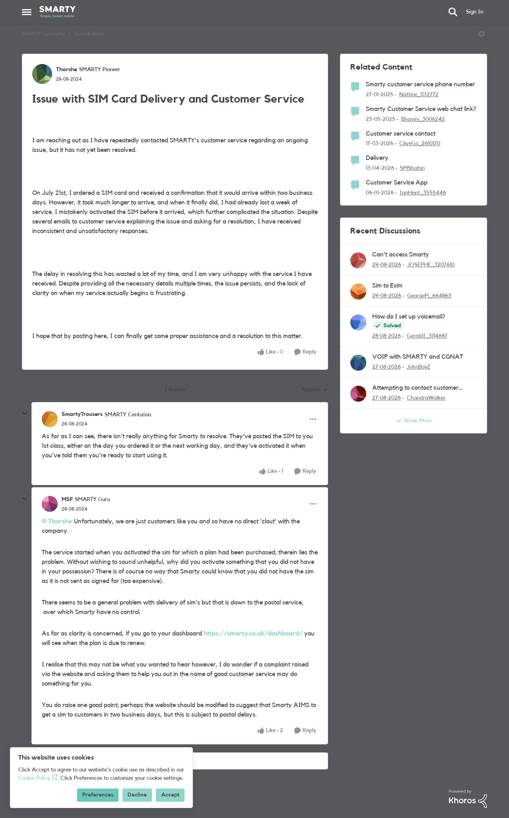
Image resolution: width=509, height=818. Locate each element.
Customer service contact (400, 133)
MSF (67, 499)
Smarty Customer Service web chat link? (421, 109)
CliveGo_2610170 (419, 143)
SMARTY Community (43, 33)
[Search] (453, 12)
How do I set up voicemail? (408, 316)
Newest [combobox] (315, 390)
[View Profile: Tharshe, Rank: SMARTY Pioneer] (42, 74)
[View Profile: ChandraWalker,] (358, 394)
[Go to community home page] (57, 12)
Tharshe (66, 69)
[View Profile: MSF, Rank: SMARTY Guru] (50, 504)
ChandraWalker (426, 398)
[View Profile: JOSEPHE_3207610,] (358, 260)
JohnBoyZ (418, 367)
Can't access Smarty (400, 254)
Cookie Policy (34, 778)
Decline (137, 795)
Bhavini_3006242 (423, 119)
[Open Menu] (481, 33)
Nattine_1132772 (419, 94)
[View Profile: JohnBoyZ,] (358, 363)
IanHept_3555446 (423, 193)
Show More (417, 421)
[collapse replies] (24, 413)
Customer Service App (396, 182)
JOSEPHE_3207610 (431, 265)
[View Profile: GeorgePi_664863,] (358, 291)
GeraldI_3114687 (427, 336)
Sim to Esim (387, 285)
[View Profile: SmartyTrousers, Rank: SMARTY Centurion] (50, 419)
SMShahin (412, 168)
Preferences (97, 795)
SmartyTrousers (82, 414)
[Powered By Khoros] (468, 799)
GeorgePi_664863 (429, 296)
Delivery (377, 158)
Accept (170, 795)
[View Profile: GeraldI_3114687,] (358, 322)
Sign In (474, 12)
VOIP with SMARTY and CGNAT (417, 357)
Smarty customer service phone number (420, 84)
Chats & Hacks (89, 33)
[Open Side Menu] (26, 12)
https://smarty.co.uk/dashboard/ (253, 633)
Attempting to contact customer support (415, 388)
